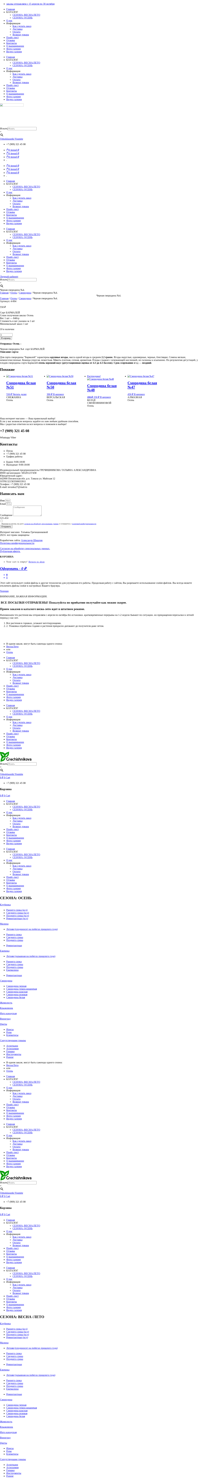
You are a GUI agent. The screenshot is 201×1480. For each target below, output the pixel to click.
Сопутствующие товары (13, 1040)
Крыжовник (6, 1008)
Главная (10, 9)
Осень (13, 292)
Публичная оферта (10, 551)
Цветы (3, 1024)
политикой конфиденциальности (84, 524)
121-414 (4, 518)
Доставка (17, 29)
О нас (9, 20)
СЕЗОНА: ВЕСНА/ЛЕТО (26, 15)
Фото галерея (13, 48)
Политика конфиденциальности (17, 543)
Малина (4, 923)
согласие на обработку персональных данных (41, 524)
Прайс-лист (12, 37)
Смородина (25, 292)
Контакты (11, 43)
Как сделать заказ (22, 26)
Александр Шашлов (32, 540)
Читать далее (20, 394)
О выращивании (15, 46)
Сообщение (6, 515)
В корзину (6, 338)
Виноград (5, 1018)
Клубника (5, 904)
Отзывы (10, 40)
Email (3, 504)
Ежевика (4, 951)
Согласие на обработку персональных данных (25, 548)
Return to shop (37, 562)
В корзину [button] (58, 394)
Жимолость (6, 1002)
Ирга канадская (8, 1013)
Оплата (16, 31)
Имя (2, 500)
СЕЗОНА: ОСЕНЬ (23, 17)
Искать (4, 128)
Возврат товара (21, 34)
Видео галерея (14, 51)
